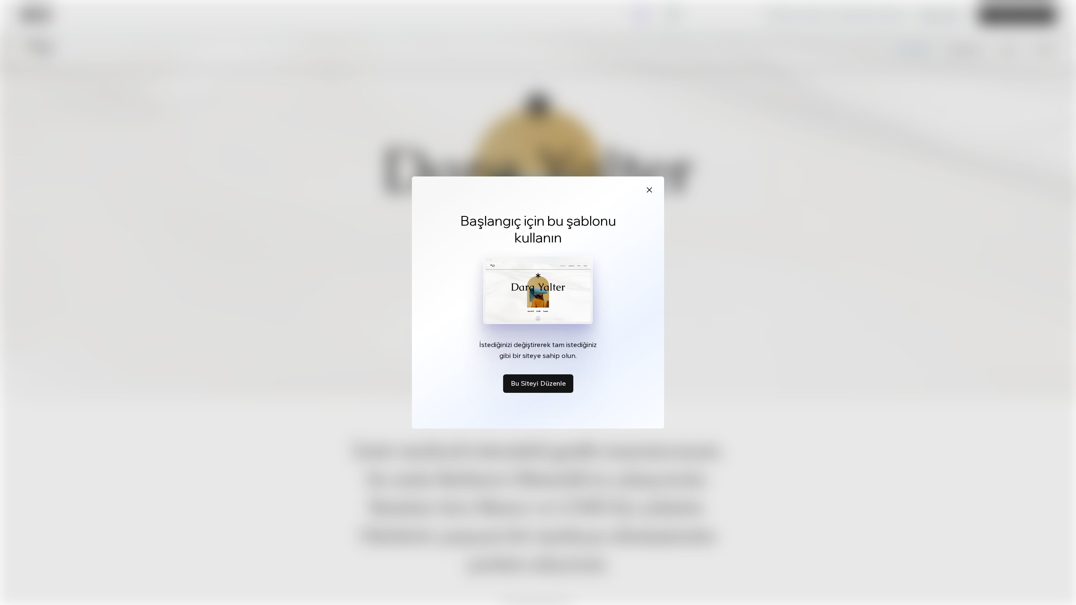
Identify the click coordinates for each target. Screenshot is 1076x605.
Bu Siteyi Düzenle (538, 383)
